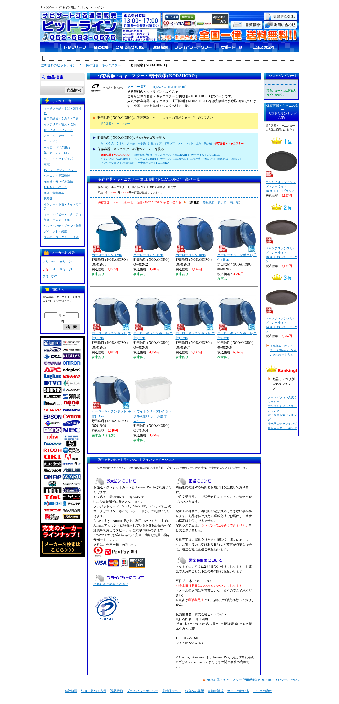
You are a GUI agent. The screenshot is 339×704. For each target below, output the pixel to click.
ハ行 (54, 269)
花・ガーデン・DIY (56, 152)
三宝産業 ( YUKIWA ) (202, 158)
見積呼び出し (171, 691)
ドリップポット (173, 143)
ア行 (45, 261)
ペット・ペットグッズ (58, 158)
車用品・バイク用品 (57, 147)
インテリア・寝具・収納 (60, 124)
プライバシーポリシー (142, 691)
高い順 (234, 202)
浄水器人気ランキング (282, 423)
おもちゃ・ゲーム (55, 187)
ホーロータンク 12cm (107, 255)
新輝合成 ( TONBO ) (229, 158)
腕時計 (48, 198)
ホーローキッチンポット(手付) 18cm (237, 257)
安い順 (222, 202)
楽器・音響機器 (54, 192)
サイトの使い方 (238, 691)
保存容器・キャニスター (103, 65)
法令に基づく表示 (93, 691)
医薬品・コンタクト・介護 (61, 237)
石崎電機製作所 (143, 154)
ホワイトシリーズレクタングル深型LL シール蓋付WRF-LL (152, 416)
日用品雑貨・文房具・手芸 (61, 118)
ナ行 (45, 269)
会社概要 (71, 691)
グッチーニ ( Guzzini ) (145, 158)
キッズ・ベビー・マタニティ (63, 214)
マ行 (62, 269)
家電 (47, 164)
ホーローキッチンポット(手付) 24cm (153, 335)
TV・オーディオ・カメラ (60, 170)
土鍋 (198, 143)
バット (189, 143)
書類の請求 (216, 691)
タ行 (71, 261)
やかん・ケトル (115, 143)
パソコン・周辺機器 (57, 175)
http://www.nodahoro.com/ (168, 87)
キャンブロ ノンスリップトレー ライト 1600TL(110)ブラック (281, 186)
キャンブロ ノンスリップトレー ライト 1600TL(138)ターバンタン (281, 255)
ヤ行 (71, 269)
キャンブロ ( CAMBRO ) (115, 158)
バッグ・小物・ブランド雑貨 (63, 225)
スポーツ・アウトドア (58, 135)
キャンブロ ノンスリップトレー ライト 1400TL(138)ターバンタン (281, 325)
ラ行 (45, 276)
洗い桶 (208, 143)
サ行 (62, 261)
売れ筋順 (208, 202)
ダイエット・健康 (55, 231)
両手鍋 (142, 143)
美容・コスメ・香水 (57, 219)
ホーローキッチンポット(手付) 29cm (237, 335)
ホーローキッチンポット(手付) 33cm (111, 414)
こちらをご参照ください (110, 584)
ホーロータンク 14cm (148, 255)
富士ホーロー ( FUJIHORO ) (154, 162)
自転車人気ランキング (282, 428)
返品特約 (116, 691)
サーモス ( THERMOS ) (174, 158)
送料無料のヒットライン (58, 65)
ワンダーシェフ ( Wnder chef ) (118, 162)
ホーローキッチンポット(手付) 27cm (195, 335)
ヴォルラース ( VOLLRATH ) (172, 154)
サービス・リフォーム (58, 130)
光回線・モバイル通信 (58, 181)
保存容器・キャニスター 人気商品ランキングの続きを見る (283, 350)
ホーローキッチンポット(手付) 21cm (111, 335)
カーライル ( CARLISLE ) (206, 154)
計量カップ (155, 143)
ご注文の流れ (262, 691)
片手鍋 (131, 143)
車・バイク (51, 141)
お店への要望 (194, 691)
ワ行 (54, 276)
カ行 (54, 261)
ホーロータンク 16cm (191, 255)
